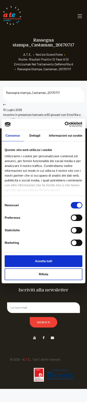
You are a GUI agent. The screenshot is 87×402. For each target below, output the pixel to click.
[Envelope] (52, 338)
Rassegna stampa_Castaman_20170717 (33, 92)
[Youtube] (35, 338)
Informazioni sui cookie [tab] (65, 135)
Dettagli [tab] (34, 135)
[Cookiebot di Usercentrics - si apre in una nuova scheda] (64, 124)
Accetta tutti (43, 261)
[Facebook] (43, 338)
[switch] (76, 218)
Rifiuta (43, 274)
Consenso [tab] (12, 135)
